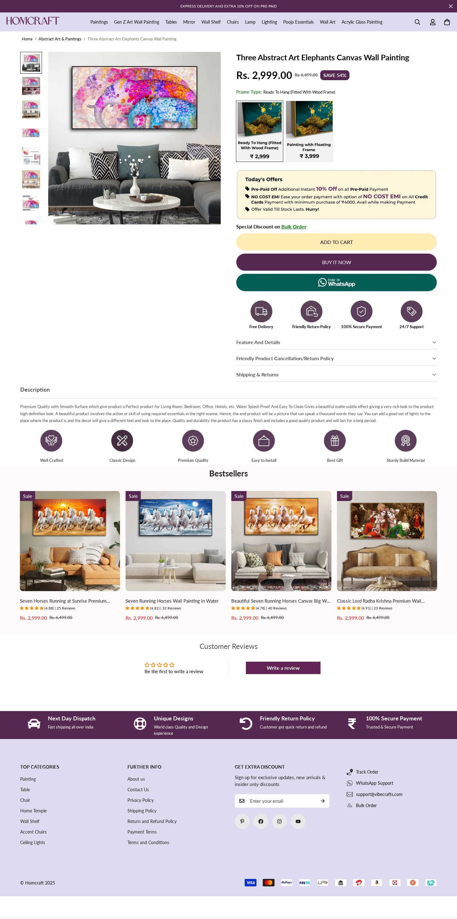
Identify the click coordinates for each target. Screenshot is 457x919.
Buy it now (336, 262)
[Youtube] (298, 821)
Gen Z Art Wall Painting (136, 22)
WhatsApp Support (374, 783)
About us (136, 779)
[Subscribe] (323, 801)
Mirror (189, 22)
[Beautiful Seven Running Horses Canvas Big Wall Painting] (281, 541)
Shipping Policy (141, 810)
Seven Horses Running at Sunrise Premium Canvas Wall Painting (63, 601)
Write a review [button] (283, 668)
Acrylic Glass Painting (362, 22)
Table (25, 789)
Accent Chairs (33, 831)
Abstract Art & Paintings (60, 38)
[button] (447, 22)
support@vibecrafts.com (379, 794)
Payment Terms (142, 831)
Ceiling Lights (32, 842)
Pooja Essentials (298, 22)
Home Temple (33, 810)
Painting (28, 779)
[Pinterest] (242, 821)
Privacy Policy (140, 800)
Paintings (99, 22)
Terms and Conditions (148, 842)
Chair (25, 800)
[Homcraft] (33, 22)
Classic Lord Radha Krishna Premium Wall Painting (379, 601)
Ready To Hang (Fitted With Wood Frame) (259, 131)
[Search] (417, 22)
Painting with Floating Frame (309, 131)
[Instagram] (279, 821)
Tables (171, 22)
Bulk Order (293, 226)
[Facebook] (260, 821)
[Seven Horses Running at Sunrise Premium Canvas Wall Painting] (70, 541)
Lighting (269, 22)
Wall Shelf (211, 22)
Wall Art (327, 22)
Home (27, 38)
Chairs (233, 22)
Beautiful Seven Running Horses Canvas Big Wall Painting (281, 601)
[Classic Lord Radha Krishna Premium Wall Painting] (387, 541)
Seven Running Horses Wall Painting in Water (172, 601)
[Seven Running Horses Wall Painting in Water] (176, 541)
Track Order (367, 771)
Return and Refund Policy (152, 821)
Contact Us (138, 789)
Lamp (250, 22)
